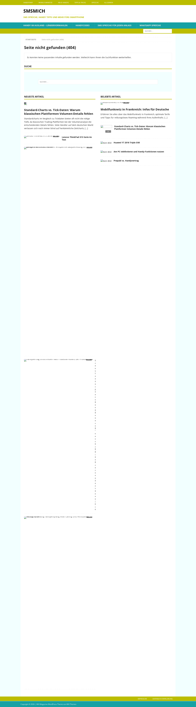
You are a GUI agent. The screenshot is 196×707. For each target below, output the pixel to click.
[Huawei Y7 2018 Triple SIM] (106, 142)
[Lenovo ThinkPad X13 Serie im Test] (42, 138)
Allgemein (108, 2)
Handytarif (28, 2)
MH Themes (71, 704)
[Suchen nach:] (157, 30)
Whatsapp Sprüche (150, 25)
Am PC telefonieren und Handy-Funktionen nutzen (139, 151)
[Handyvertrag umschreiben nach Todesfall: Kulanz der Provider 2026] (58, 361)
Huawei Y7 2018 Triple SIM (127, 142)
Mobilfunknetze (45, 2)
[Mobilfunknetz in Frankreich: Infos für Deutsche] (136, 104)
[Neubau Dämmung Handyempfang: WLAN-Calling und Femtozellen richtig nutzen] (58, 518)
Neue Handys (63, 2)
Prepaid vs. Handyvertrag (126, 160)
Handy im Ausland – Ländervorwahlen (45, 25)
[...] (86, 128)
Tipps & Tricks (80, 2)
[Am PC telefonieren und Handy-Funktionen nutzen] (106, 152)
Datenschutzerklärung (163, 699)
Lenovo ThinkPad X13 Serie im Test (77, 138)
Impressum (142, 699)
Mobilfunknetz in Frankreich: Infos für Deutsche (135, 109)
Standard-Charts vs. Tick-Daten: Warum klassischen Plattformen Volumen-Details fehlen (58, 112)
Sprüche (95, 2)
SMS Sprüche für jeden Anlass (114, 25)
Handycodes (83, 25)
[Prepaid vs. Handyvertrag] (106, 161)
